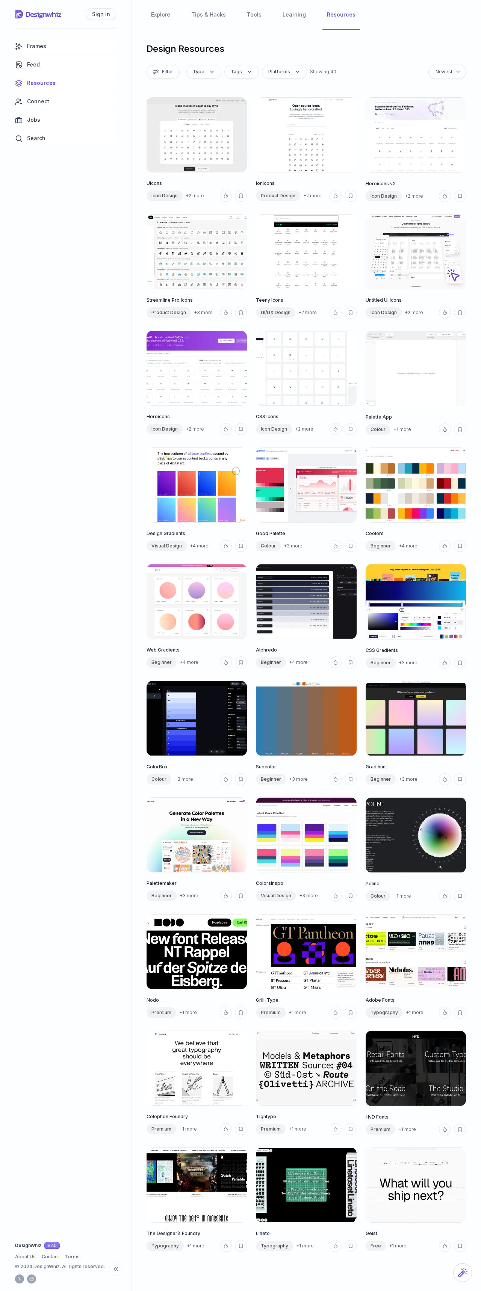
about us (25, 1256)
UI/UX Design (275, 312)
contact (50, 1256)
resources (341, 14)
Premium (271, 1012)
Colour (378, 429)
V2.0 (52, 1245)
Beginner (381, 546)
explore (160, 14)
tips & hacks (208, 14)
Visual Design (166, 546)
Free (376, 1246)
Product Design (278, 195)
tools (254, 14)
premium (161, 1012)
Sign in (101, 14)
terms (72, 1256)
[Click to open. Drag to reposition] (462, 1272)
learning (294, 14)
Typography (384, 1012)
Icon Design (164, 195)
